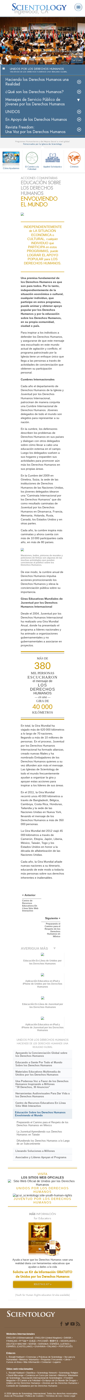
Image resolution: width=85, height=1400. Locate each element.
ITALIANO (52, 1346)
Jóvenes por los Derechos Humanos (59, 1383)
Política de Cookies (34, 1396)
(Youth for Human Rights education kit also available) (42, 1295)
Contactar (46, 1362)
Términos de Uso (54, 1396)
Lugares (57, 1362)
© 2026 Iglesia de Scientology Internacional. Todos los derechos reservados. (41, 1393)
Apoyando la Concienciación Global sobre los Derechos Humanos (41, 1054)
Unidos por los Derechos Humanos (23, 1383)
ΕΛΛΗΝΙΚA (40, 1346)
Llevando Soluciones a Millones (35, 1150)
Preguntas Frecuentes (51, 1359)
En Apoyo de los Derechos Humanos (36, 119)
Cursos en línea (14, 1362)
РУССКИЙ (43, 1341)
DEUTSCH (11, 1344)
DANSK (67, 1338)
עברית (22, 1340)
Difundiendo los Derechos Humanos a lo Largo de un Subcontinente (43, 1142)
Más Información (32, 1362)
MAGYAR (21, 1344)
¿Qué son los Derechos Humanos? (34, 92)
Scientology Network (47, 1373)
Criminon (74, 166)
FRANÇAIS (11, 1341)
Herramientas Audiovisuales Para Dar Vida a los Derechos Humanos (42, 1095)
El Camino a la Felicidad (32, 167)
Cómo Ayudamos (11, 168)
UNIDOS (12, 112)
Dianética (30, 1373)
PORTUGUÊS (66, 1346)
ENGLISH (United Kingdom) (48, 1338)
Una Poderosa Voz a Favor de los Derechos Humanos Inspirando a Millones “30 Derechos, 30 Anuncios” (41, 1084)
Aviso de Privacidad (13, 1396)
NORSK (32, 1344)
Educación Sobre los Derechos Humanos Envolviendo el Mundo (40, 1114)
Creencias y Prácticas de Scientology (44, 1357)
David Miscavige (16, 1375)
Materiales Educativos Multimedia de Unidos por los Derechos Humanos (37, 1073)
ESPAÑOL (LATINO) (60, 1344)
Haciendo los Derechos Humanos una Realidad (37, 82)
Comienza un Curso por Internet (41, 1375)
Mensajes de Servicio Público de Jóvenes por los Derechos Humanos (35, 102)
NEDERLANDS (67, 1341)
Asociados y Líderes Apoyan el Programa (40, 1157)
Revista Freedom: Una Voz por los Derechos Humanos (35, 129)
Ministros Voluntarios (29, 1359)
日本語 (32, 1341)
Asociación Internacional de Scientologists (42, 1378)
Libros (67, 1359)
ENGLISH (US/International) (19, 1338)
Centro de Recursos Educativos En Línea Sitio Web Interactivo (40, 1104)
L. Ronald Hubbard (15, 1357)
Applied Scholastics (52, 166)
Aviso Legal (69, 1396)
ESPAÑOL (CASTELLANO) (19, 1346)
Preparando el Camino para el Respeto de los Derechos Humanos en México (42, 1124)
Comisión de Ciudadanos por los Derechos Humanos (31, 1386)
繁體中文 (54, 1341)
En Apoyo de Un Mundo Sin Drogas (59, 1380)
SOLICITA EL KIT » (42, 1284)
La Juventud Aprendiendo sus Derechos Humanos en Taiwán (39, 1133)
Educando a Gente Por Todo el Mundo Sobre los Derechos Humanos (38, 1064)
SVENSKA (43, 1344)
